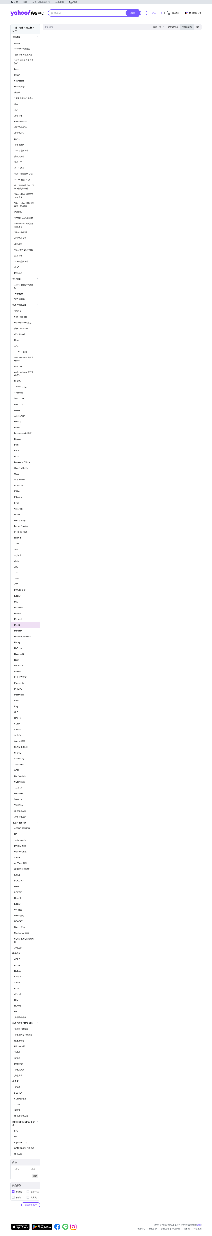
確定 (35, 1175)
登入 (153, 13)
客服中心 (141, 1228)
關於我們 (153, 1228)
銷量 (198, 26)
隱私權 (187, 1228)
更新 (199, 1224)
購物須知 (165, 1228)
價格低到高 (173, 26)
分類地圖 (198, 1228)
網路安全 (176, 1228)
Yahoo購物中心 (27, 13)
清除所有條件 (31, 1204)
